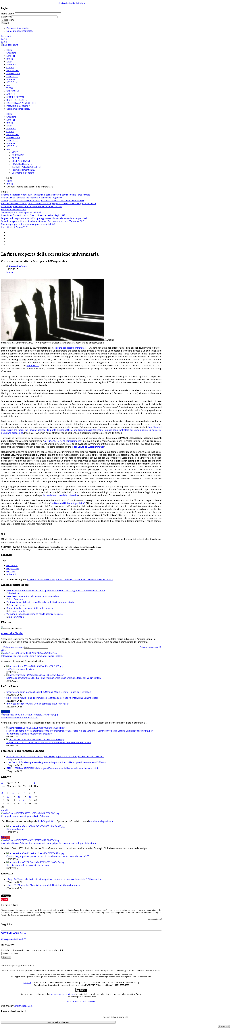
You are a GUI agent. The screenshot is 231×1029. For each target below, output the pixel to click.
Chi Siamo (11, 116)
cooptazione (12, 568)
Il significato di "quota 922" (14, 227)
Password (6, 16)
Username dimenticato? (23, 172)
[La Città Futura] (9, 44)
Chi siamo (62, 3)
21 (24, 799)
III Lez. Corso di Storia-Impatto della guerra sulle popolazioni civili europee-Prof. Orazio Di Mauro (55, 756)
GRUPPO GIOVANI (21, 161)
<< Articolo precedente (12, 647)
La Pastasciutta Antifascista (20, 669)
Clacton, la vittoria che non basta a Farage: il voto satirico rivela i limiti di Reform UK (42, 200)
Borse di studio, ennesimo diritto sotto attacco (29, 608)
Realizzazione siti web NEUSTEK (81, 1001)
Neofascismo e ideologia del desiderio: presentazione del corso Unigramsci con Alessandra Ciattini (55, 590)
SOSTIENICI (12, 146)
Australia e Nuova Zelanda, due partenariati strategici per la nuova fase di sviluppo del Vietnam (48, 203)
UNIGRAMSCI (13, 137)
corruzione (11, 565)
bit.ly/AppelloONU (47, 821)
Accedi (4, 23)
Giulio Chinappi (16, 616)
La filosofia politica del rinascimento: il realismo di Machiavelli (31, 206)
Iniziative (10, 143)
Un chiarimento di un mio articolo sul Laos (27, 865)
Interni (9, 122)
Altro (8, 149)
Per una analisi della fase (13, 209)
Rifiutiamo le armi (15, 829)
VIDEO (15, 152)
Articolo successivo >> (150, 647)
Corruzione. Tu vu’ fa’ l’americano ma (62, 440)
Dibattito (5, 837)
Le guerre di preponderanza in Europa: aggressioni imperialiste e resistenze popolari (44, 218)
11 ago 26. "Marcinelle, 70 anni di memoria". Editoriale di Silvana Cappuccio (43, 885)
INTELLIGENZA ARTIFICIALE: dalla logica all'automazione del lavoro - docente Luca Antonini (52, 768)
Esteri (9, 125)
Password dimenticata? (17, 27)
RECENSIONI (12, 134)
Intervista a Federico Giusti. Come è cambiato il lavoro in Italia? (32, 655)
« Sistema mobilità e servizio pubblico (46, 579)
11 (8, 796)
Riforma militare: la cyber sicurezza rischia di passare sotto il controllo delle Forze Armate (45, 194)
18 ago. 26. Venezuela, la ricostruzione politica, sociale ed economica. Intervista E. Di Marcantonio (54, 879)
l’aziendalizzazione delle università (60, 495)
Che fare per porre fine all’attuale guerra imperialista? (28, 224)
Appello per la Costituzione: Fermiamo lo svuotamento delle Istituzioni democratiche (48, 742)
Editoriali (10, 119)
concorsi (10, 571)
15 (30, 796)
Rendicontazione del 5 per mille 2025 (19, 717)
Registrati (6, 36)
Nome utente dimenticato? (19, 30)
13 (19, 796)
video (3, 650)
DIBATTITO (12, 140)
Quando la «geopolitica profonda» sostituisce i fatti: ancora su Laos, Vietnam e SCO (42, 221)
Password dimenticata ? (23, 169)
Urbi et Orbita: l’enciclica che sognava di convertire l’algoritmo (32, 197)
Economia (11, 128)
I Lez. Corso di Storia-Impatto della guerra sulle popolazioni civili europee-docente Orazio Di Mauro (56, 762)
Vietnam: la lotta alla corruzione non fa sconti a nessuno (34, 613)
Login (4, 38)
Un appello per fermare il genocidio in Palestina (25, 816)
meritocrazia (33, 365)
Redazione (14, 593)
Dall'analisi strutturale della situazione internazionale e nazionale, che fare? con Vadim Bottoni (53, 677)
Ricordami (9, 19)
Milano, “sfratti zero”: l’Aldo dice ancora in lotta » (89, 579)
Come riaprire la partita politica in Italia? (21, 212)
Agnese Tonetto (17, 611)
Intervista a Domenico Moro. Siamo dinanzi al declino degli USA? (33, 215)
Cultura (10, 131)
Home (9, 113)
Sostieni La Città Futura (75, 3)
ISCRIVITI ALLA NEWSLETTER (26, 166)
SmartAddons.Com (23, 1005)
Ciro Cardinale (16, 599)
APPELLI (16, 158)
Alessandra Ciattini (18, 266)
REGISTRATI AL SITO (22, 163)
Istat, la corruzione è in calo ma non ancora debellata (32, 596)
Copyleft (27, 982)
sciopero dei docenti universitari (69, 347)
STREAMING (18, 155)
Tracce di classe (17, 605)
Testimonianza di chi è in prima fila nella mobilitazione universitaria (40, 602)
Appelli (4, 810)
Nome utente (7, 13)
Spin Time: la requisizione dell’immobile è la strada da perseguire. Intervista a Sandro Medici (52, 697)
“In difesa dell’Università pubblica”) (67, 503)
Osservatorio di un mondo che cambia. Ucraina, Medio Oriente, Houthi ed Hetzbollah (48, 691)
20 (19, 799)
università (11, 574)
